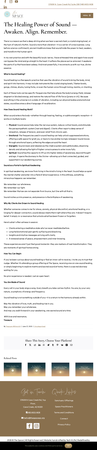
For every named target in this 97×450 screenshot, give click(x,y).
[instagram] (10, 1)
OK (68, 446)
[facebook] (5, 1)
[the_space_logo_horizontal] (13, 11)
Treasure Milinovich (13, 326)
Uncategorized (39, 326)
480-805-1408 (87, 4)
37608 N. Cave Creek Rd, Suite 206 (64, 4)
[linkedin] (5, 7)
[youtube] (16, 1)
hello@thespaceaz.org (34, 418)
